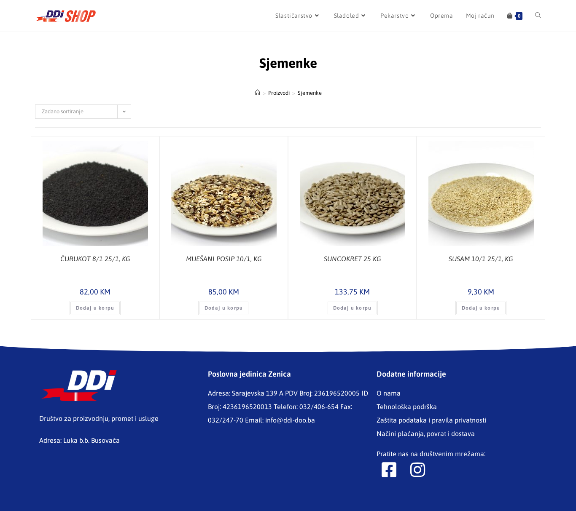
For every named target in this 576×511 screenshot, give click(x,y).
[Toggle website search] (538, 16)
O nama (389, 393)
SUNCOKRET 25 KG (352, 258)
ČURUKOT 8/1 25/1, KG (95, 258)
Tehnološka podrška (407, 406)
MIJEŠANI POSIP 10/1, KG (224, 258)
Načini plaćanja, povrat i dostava (426, 433)
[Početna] (257, 93)
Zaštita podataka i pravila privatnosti (431, 420)
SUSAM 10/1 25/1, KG (481, 258)
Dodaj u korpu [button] (95, 308)
